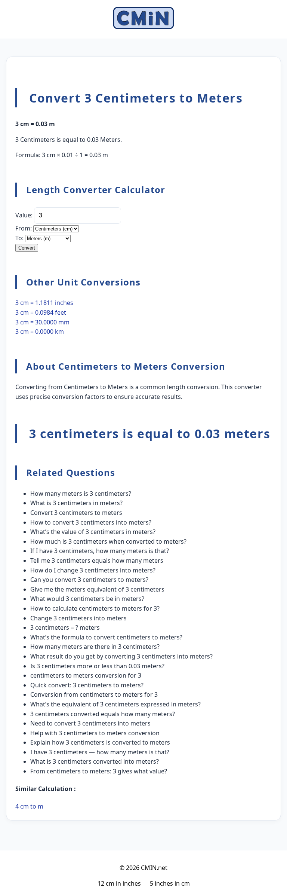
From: (23, 228)
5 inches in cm (170, 883)
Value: (24, 215)
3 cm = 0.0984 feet (40, 312)
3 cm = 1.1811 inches (44, 303)
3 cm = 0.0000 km (39, 331)
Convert (26, 248)
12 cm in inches (119, 883)
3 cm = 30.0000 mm (42, 322)
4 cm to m (29, 806)
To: (19, 238)
